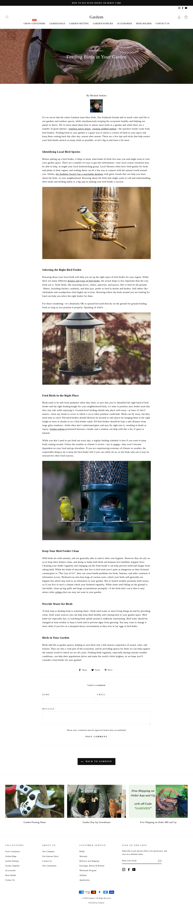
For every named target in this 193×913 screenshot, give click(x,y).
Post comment (96, 737)
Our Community (49, 866)
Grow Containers (12, 851)
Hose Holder (144, 23)
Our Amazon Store (50, 856)
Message (48, 709)
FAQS (82, 851)
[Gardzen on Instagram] (123, 869)
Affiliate (83, 875)
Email (101, 695)
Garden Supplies (103, 23)
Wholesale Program (87, 870)
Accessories (124, 23)
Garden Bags (57, 23)
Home (91, 51)
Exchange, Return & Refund (91, 866)
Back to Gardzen (98, 761)
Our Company (48, 851)
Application (84, 880)
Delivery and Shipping (89, 861)
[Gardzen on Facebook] (128, 869)
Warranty (83, 856)
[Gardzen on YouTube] (133, 869)
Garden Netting (79, 23)
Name (46, 695)
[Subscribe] (159, 861)
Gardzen (96, 17)
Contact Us (162, 23)
